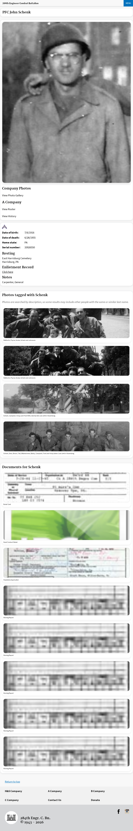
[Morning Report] (66, 600)
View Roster (8, 209)
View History (9, 216)
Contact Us (54, 800)
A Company (55, 791)
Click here (7, 272)
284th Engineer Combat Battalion (20, 3)
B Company (98, 791)
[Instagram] (127, 811)
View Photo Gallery (12, 195)
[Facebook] (118, 811)
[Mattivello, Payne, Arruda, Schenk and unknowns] (66, 323)
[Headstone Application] (66, 563)
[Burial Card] (66, 487)
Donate (95, 800)
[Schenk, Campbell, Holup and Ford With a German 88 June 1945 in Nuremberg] (66, 399)
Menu (128, 3)
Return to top (12, 781)
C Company (12, 800)
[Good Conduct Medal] (66, 525)
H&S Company (13, 791)
